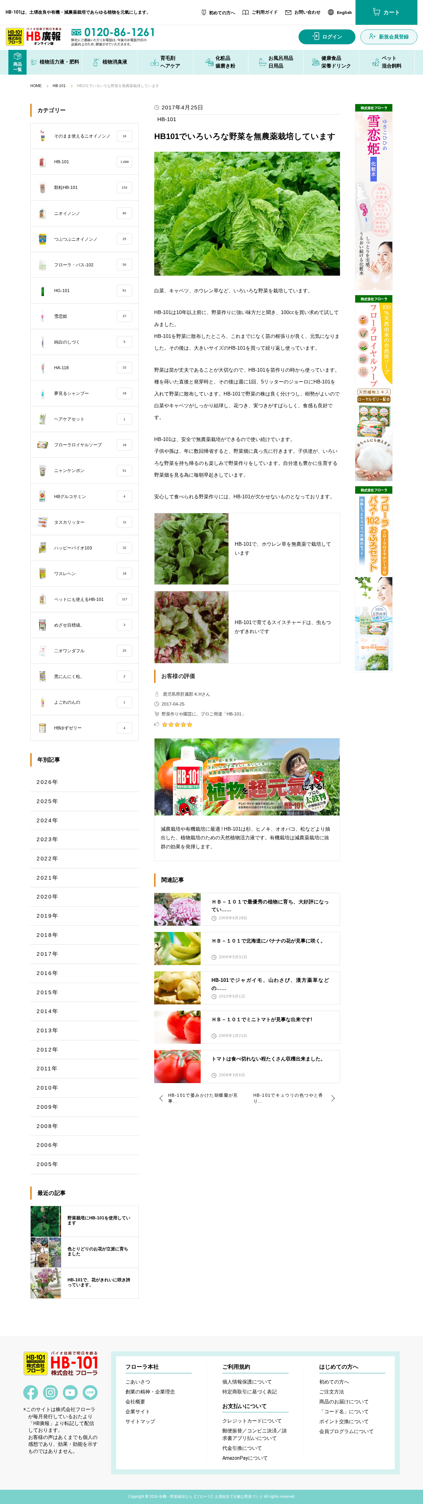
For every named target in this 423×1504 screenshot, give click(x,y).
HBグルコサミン (89, 496)
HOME (35, 86)
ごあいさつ (137, 1382)
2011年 (47, 1068)
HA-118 (90, 367)
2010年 (48, 1088)
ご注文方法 (331, 1392)
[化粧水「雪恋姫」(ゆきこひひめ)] (373, 197)
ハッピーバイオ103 (90, 547)
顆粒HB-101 (90, 187)
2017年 (48, 954)
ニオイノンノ (90, 213)
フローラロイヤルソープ (90, 444)
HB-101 (59, 86)
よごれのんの (89, 702)
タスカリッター (90, 522)
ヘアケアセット (89, 419)
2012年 (48, 1050)
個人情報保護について (247, 1382)
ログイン (332, 37)
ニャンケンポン (90, 470)
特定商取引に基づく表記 (249, 1392)
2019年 (48, 916)
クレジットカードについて (252, 1421)
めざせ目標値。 (89, 625)
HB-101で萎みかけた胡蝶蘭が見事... (203, 1098)
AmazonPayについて (245, 1458)
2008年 (48, 1126)
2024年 (48, 820)
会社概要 (135, 1402)
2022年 (48, 858)
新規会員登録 (394, 37)
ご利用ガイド (265, 12)
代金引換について (242, 1448)
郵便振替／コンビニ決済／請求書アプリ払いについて (254, 1434)
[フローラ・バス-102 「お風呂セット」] (373, 579)
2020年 (48, 897)
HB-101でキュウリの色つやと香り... (288, 1098)
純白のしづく (89, 341)
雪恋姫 (90, 316)
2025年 (48, 801)
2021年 (48, 878)
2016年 (48, 973)
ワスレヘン (90, 573)
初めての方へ (222, 12)
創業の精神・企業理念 (150, 1392)
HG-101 (90, 290)
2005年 (48, 1164)
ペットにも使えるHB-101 (90, 599)
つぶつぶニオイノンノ (90, 239)
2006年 (48, 1145)
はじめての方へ (338, 1367)
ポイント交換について (344, 1421)
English (344, 12)
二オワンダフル (90, 650)
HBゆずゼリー (89, 727)
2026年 (48, 782)
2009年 (48, 1107)
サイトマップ (140, 1421)
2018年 (48, 935)
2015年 (48, 992)
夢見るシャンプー (90, 393)
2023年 (48, 839)
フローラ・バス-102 (90, 264)
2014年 (48, 1011)
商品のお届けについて (344, 1402)
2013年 (48, 1030)
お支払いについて (244, 1406)
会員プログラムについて (346, 1431)
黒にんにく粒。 (89, 676)
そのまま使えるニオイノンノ (90, 135)
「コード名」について (344, 1411)
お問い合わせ (307, 12)
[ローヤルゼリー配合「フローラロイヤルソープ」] (373, 388)
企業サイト (137, 1411)
